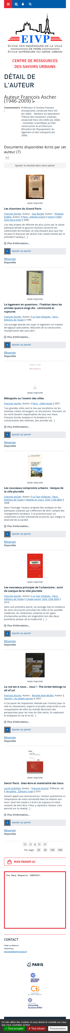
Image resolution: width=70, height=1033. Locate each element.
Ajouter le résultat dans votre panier (35, 165)
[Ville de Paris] (35, 964)
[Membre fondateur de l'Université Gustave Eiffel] (35, 1003)
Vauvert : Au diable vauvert (19, 698)
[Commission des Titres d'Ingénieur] (35, 990)
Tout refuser (38, 1028)
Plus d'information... (18, 243)
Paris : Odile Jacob (42, 403)
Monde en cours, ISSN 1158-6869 (44, 499)
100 (52, 849)
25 (38, 849)
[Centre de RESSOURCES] (35, 33)
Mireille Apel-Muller (43, 695)
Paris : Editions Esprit (34, 216)
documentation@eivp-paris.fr (15, 952)
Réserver (10, 259)
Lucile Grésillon (12, 788)
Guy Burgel (38, 213)
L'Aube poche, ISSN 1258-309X (42, 599)
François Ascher (12, 213)
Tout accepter (15, 1028)
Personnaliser (58, 1028)
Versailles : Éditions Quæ (19, 791)
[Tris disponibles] (7, 157)
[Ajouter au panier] (7, 251)
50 (45, 849)
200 (60, 849)
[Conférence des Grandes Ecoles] (35, 977)
